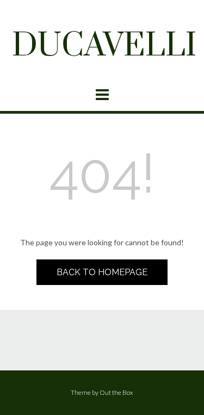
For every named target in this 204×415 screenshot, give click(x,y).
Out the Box (116, 392)
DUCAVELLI (104, 46)
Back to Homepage (102, 272)
